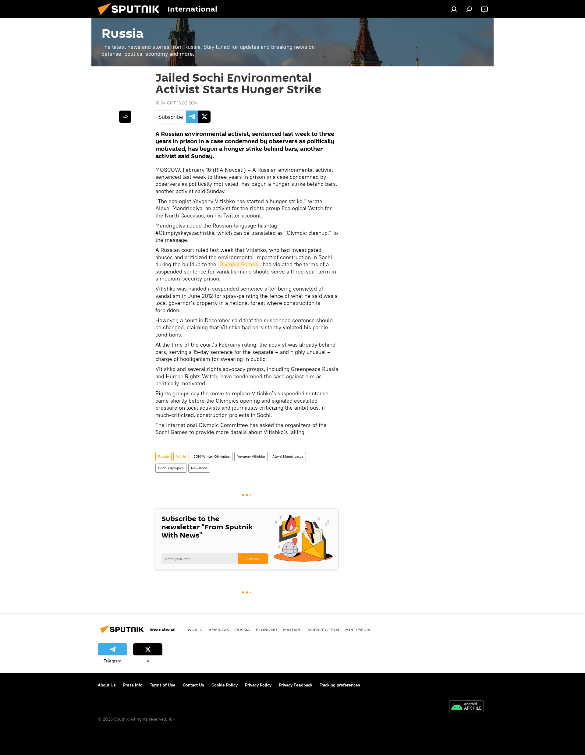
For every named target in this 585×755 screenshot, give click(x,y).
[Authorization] (454, 9)
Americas (219, 629)
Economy (266, 629)
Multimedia (357, 629)
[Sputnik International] (131, 16)
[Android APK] (466, 707)
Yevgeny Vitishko (251, 456)
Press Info (133, 685)
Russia (163, 456)
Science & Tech (323, 629)
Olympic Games (238, 264)
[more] (125, 117)
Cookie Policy (224, 685)
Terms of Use (163, 685)
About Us (107, 685)
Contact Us (193, 685)
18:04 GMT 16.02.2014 (176, 103)
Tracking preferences (340, 685)
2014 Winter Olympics (211, 456)
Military (292, 629)
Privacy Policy (258, 685)
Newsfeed (199, 468)
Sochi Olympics (171, 468)
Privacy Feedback (295, 685)
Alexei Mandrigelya (287, 456)
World (181, 456)
